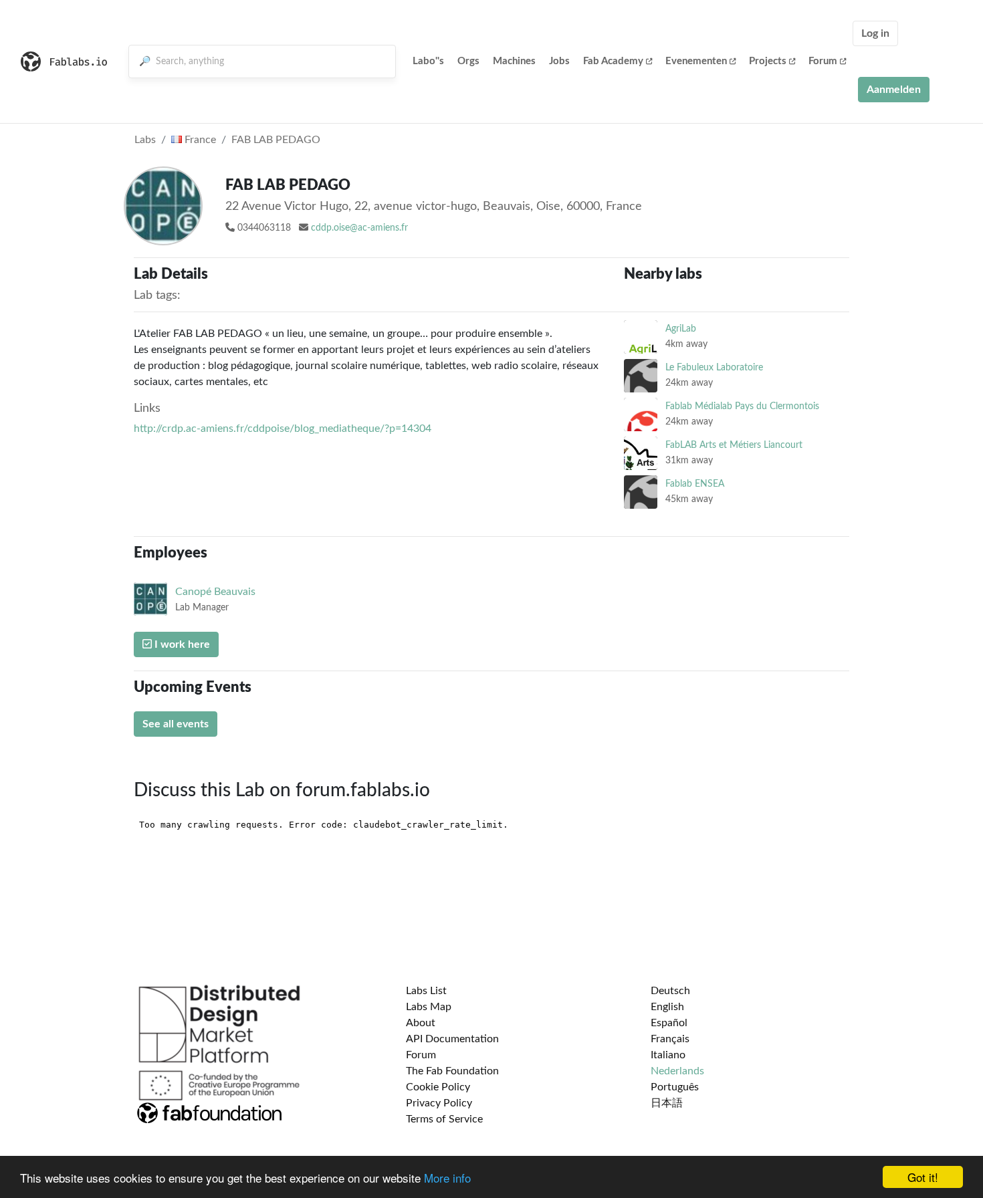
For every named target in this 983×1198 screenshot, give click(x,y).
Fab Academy (613, 61)
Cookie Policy (438, 1087)
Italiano (668, 1055)
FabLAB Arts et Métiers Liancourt (733, 445)
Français (670, 1039)
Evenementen (696, 61)
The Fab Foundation (452, 1071)
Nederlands (677, 1071)
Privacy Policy (439, 1103)
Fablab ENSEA (694, 484)
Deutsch (670, 990)
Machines (514, 61)
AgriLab (680, 329)
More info (447, 1177)
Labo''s (428, 61)
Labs (145, 139)
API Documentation (452, 1039)
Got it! (922, 1177)
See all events (175, 724)
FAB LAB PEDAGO (275, 139)
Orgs (468, 61)
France (199, 139)
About (420, 1022)
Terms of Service (444, 1119)
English (667, 1006)
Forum (822, 61)
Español (669, 1022)
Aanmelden (894, 89)
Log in (875, 33)
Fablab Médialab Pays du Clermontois (742, 406)
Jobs (559, 61)
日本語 (667, 1103)
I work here (181, 644)
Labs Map (428, 1006)
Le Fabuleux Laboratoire (714, 367)
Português (675, 1087)
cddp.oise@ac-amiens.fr (359, 228)
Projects (767, 61)
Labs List (426, 990)
